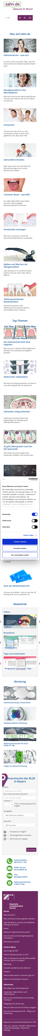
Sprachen (7, 821)
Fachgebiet (8, 811)
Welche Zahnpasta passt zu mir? (16, 954)
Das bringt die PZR (11, 951)
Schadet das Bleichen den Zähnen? (17, 968)
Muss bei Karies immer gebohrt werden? (19, 919)
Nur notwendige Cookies (20, 555)
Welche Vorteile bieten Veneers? (16, 979)
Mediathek (20, 604)
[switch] (35, 520)
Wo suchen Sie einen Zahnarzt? (16, 794)
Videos (7, 612)
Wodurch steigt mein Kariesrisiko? (17, 932)
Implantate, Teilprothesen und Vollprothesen (15, 993)
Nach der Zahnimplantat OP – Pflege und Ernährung (19, 1012)
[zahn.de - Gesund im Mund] (18, 6)
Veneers (7, 971)
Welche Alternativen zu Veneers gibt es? (19, 975)
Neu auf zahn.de (20, 34)
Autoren (15, 1026)
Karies (6, 928)
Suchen (32, 850)
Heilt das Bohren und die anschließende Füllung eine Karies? (19, 923)
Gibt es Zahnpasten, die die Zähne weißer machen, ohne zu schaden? (20, 959)
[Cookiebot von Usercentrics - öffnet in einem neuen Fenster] (29, 479)
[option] (20, 621)
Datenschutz (31, 1026)
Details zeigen (28, 535)
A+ (8, 17)
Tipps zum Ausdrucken (14, 653)
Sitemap (7, 1030)
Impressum (25, 1028)
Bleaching (7, 964)
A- (6, 18)
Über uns (7, 1026)
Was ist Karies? (9, 915)
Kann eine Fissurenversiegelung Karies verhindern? (18, 937)
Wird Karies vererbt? (11, 942)
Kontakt (22, 1026)
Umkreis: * (8, 801)
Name (6, 787)
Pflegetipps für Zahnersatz (14, 1004)
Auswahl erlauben (20, 548)
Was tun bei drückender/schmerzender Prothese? (19, 999)
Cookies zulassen (20, 542)
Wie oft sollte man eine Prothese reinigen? (20, 1007)
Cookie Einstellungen (12, 1028)
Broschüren (9, 632)
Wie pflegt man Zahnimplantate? (16, 988)
